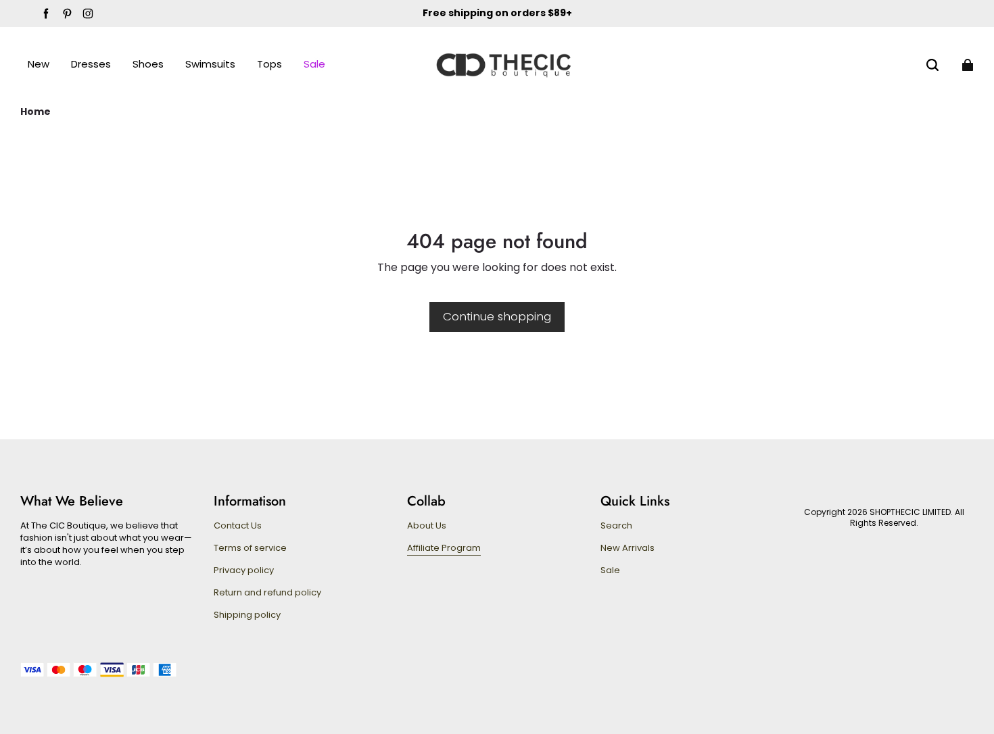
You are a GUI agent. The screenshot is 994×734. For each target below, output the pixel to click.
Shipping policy (247, 615)
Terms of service (250, 548)
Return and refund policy (267, 593)
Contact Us (238, 526)
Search (616, 526)
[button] (932, 64)
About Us (426, 526)
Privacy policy (244, 570)
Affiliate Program (444, 548)
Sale (610, 570)
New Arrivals (627, 548)
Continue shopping (497, 316)
